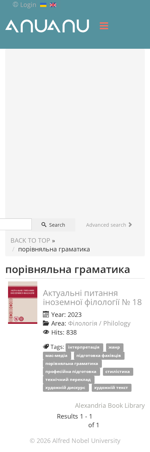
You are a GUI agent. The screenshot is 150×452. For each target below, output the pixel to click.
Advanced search (107, 224)
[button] (24, 4)
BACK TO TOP (30, 240)
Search (56, 224)
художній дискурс (65, 388)
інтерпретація (84, 347)
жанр (114, 347)
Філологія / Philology (99, 323)
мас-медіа (56, 355)
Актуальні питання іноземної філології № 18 (92, 297)
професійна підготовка (71, 371)
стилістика (118, 371)
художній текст (111, 388)
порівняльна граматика (72, 363)
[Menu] (104, 25)
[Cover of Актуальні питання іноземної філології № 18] (22, 302)
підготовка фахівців (99, 355)
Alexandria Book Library (110, 405)
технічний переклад (68, 379)
